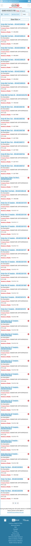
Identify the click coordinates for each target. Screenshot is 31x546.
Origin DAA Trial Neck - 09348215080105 (13, 83)
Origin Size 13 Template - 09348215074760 (14, 238)
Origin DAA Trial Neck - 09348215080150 (13, 24)
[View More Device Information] (28, 24)
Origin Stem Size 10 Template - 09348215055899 (10, 321)
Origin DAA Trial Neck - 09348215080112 (13, 71)
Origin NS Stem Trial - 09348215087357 (13, 166)
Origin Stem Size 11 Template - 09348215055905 (10, 335)
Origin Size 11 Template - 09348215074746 (14, 215)
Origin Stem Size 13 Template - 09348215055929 (10, 361)
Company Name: (5, 28)
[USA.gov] (25, 520)
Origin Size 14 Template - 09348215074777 (13, 250)
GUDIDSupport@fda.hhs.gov (15, 512)
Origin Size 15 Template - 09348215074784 (14, 262)
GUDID (15, 5)
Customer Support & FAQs (15, 523)
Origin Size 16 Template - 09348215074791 (14, 274)
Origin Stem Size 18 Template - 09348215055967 (10, 414)
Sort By (7, 14)
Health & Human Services (15, 542)
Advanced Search (15, 525)
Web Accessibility (15, 535)
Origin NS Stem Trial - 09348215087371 (12, 142)
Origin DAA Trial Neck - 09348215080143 (13, 36)
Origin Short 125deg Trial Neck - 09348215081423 (10, 178)
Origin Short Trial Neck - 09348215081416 (13, 191)
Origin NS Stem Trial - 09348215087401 (13, 107)
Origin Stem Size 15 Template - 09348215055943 (10, 388)
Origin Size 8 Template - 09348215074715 (13, 297)
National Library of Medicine (11, 1)
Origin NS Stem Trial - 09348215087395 (13, 119)
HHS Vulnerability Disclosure (15, 537)
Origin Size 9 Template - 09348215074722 (13, 309)
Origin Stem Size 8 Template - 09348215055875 (10, 441)
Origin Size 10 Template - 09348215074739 (14, 203)
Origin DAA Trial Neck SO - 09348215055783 (14, 95)
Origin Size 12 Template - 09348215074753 (14, 226)
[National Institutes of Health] (2, 1)
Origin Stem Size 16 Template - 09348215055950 (10, 401)
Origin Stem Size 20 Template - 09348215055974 (10, 428)
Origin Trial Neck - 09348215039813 (12, 467)
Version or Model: (6, 32)
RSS (15, 527)
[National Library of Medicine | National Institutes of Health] (15, 520)
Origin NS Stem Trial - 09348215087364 (13, 154)
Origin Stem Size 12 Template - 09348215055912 (10, 348)
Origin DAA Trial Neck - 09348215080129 (13, 60)
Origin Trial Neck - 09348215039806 (12, 479)
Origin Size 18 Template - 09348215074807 (14, 285)
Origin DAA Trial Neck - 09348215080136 (13, 48)
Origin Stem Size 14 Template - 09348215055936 (10, 375)
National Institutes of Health (15, 539)
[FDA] (29, 1)
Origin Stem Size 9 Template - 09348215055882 (10, 454)
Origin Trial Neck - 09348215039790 (12, 491)
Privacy (15, 531)
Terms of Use (15, 533)
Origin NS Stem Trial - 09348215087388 (13, 130)
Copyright (15, 529)
